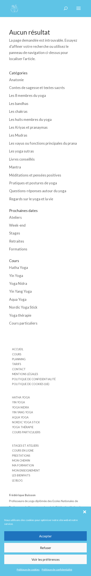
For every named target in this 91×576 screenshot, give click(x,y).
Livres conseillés (22, 159)
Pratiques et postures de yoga (33, 183)
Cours (16, 354)
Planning (19, 359)
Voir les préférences (46, 559)
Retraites (16, 241)
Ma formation (23, 465)
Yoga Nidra (18, 283)
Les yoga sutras (21, 151)
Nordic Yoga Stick (23, 307)
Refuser (45, 548)
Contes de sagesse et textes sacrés (37, 87)
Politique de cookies (28, 569)
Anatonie (16, 80)
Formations (18, 249)
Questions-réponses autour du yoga (37, 191)
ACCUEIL (17, 349)
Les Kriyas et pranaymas (28, 127)
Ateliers (15, 217)
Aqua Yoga (17, 299)
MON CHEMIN (21, 460)
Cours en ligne (23, 450)
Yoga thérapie (20, 315)
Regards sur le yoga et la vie (31, 199)
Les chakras (18, 111)
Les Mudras (18, 135)
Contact (19, 369)
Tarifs (16, 364)
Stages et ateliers (25, 445)
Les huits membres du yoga (30, 119)
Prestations (21, 455)
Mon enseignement (26, 470)
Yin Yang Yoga (20, 291)
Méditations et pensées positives (35, 175)
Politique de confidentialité (57, 569)
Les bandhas (18, 103)
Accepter (45, 536)
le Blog (17, 480)
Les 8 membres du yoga (27, 95)
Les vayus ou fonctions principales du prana (43, 143)
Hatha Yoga (18, 267)
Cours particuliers (23, 323)
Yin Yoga (16, 275)
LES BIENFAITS (21, 475)
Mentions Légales (25, 374)
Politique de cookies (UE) (30, 384)
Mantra (15, 167)
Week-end (17, 225)
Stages (14, 233)
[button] (85, 512)
